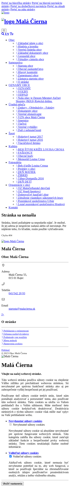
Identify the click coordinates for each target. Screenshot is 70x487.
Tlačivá (21, 123)
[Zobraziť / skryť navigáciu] (3, 30)
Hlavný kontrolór (27, 72)
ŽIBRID (22, 175)
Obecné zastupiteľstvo (30, 68)
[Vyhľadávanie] (2, 33)
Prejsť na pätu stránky (22, 9)
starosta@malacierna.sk (22, 308)
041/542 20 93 (17, 293)
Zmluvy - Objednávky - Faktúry (35, 107)
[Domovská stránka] (5, 12)
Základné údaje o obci (30, 43)
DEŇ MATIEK (26, 172)
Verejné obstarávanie (29, 114)
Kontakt (13, 207)
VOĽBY (22, 91)
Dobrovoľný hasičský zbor (32, 194)
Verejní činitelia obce (29, 49)
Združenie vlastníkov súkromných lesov (40, 197)
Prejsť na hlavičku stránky (16, 2)
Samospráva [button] (15, 62)
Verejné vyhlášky (27, 126)
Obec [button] (12, 40)
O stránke (23, 81)
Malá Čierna (31, 21)
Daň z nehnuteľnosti (29, 130)
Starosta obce (25, 65)
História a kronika (27, 46)
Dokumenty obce (27, 110)
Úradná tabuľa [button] (17, 104)
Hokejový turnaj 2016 (30, 139)
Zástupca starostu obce (30, 78)
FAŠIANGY (25, 152)
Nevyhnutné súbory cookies (29, 424)
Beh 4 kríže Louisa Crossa (32, 165)
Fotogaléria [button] (15, 162)
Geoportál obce (26, 56)
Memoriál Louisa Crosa (31, 159)
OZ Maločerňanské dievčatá (33, 188)
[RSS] (2, 314)
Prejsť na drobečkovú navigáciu (28, 6)
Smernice (23, 120)
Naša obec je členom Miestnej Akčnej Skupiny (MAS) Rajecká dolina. (38, 99)
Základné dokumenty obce (32, 52)
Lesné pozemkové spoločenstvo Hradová (41, 204)
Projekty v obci (26, 168)
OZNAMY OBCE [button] (19, 85)
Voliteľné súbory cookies (27, 456)
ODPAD (22, 94)
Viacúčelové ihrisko (28, 143)
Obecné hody (25, 155)
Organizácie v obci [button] (19, 184)
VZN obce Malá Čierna (31, 117)
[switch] (10, 424)
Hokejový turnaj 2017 (30, 136)
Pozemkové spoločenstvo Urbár (35, 201)
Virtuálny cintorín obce (30, 59)
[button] (7, 33)
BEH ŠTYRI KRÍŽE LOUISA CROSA (40, 149)
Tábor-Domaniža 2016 (30, 178)
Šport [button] (12, 133)
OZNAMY (24, 88)
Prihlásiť (5, 350)
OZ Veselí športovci (29, 191)
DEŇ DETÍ (24, 181)
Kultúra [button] (13, 146)
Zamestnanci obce (27, 75)
